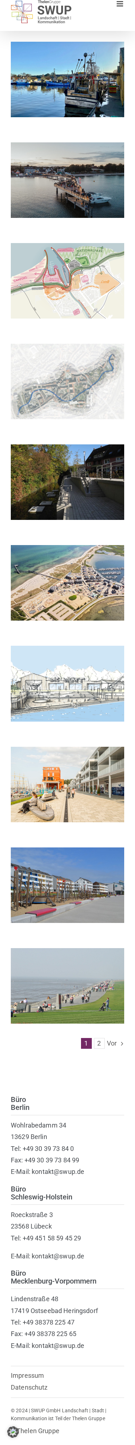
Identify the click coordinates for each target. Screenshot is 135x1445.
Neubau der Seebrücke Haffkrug (67, 174)
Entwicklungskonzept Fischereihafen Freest (67, 69)
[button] (13, 1432)
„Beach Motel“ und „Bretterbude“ (67, 576)
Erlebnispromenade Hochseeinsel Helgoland (67, 875)
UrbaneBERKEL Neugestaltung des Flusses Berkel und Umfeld (67, 371)
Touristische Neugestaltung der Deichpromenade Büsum (67, 975)
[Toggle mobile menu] (120, 4)
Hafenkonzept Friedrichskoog (67, 677)
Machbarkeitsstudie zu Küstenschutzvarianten (67, 270)
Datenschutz (29, 1387)
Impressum (27, 1375)
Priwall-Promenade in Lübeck (67, 778)
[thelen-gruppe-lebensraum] (35, 1431)
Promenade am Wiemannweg (67, 476)
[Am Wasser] (67, 79)
